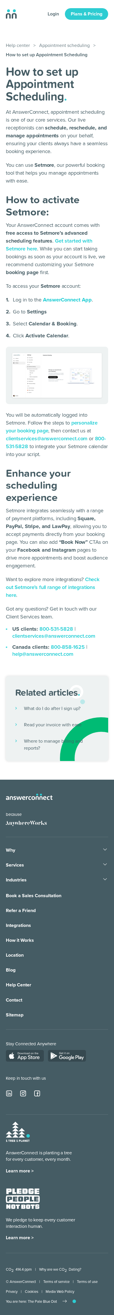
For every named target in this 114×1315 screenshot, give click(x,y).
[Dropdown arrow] (105, 850)
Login (53, 14)
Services (15, 865)
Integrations (18, 925)
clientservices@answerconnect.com (46, 438)
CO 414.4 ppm (19, 1269)
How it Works (20, 940)
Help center (18, 45)
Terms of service (56, 1281)
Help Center (18, 985)
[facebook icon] (37, 1093)
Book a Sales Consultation (33, 896)
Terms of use (87, 1281)
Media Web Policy (60, 1291)
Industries (16, 880)
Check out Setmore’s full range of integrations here (52, 587)
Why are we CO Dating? (60, 1269)
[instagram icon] (23, 1093)
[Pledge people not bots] (23, 1199)
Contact (14, 1000)
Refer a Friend (21, 911)
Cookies (31, 1291)
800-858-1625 (68, 647)
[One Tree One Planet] (18, 1133)
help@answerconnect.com (42, 654)
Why (10, 850)
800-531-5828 (56, 629)
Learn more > (20, 1171)
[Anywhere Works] (24, 823)
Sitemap (14, 1015)
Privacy (12, 1291)
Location (15, 955)
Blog (10, 970)
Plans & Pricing (86, 14)
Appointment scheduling (64, 45)
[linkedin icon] (9, 1093)
